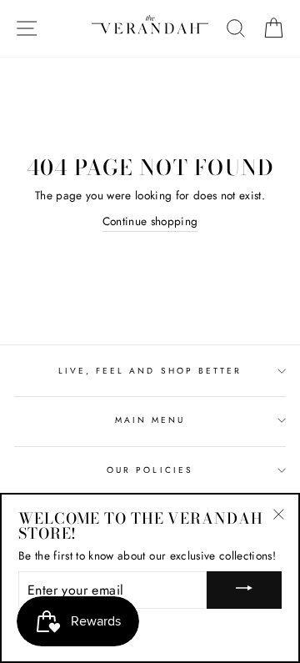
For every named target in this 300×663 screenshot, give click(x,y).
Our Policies (150, 470)
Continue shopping (150, 221)
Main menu (150, 420)
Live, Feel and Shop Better (150, 370)
